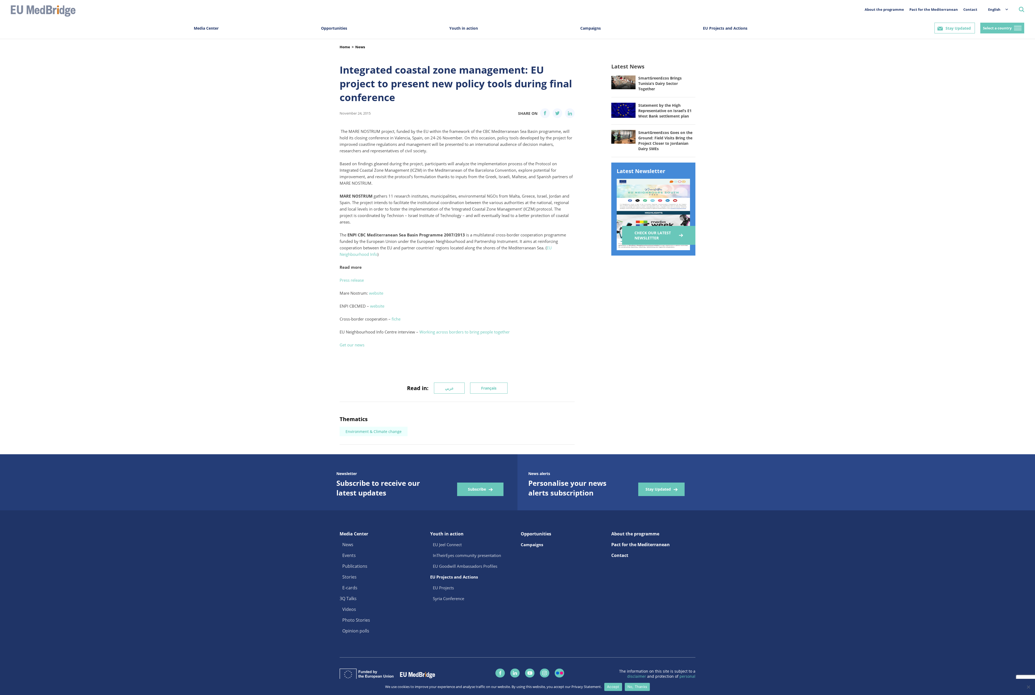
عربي (449, 388)
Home (345, 46)
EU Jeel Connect (447, 544)
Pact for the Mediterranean (933, 9)
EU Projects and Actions (725, 28)
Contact (970, 9)
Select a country (997, 28)
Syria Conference (448, 598)
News (360, 46)
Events (349, 555)
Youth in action (463, 28)
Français (488, 388)
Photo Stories (356, 620)
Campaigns (590, 28)
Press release (352, 280)
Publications (354, 566)
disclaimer (637, 676)
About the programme (884, 9)
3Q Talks (348, 598)
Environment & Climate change (374, 431)
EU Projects (443, 587)
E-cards (349, 588)
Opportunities (334, 28)
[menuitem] (995, 9)
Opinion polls (355, 631)
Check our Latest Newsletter (652, 235)
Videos (349, 609)
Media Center (206, 28)
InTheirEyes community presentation (467, 555)
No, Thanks (637, 686)
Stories (349, 577)
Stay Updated (958, 28)
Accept (613, 686)
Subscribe (477, 489)
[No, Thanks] (1028, 687)
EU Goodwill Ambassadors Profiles (465, 566)
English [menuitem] (994, 9)
